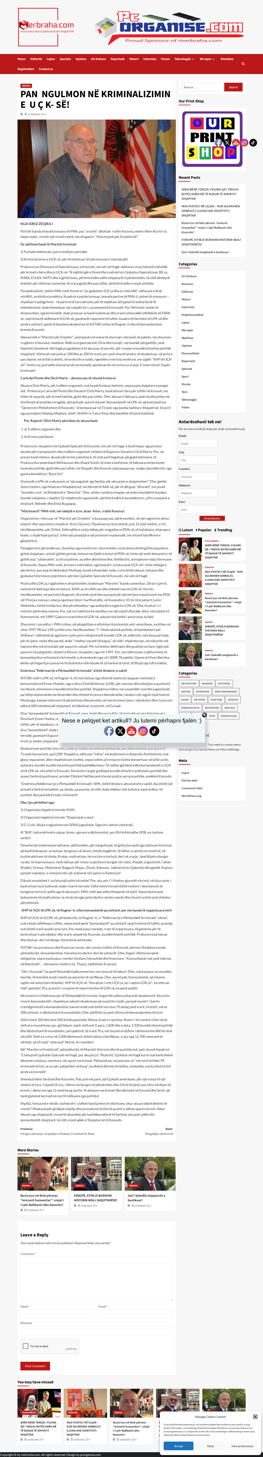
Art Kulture (98, 59)
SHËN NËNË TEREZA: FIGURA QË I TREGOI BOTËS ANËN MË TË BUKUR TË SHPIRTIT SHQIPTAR (210, 194)
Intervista (149, 59)
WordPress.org (191, 796)
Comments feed (192, 788)
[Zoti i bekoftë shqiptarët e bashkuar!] (150, 1174)
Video (185, 407)
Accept (178, 1446)
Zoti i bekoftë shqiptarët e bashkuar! (146, 1198)
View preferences (242, 1446)
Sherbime (227, 59)
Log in (185, 772)
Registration (26, 69)
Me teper (205, 59)
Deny (210, 1446)
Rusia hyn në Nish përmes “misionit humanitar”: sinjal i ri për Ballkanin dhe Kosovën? (42, 1200)
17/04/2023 (34, 114)
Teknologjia (183, 59)
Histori (133, 59)
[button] (255, 1417)
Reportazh (118, 59)
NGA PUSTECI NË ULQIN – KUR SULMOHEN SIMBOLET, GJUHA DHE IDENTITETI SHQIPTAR (211, 210)
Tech (185, 392)
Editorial (36, 59)
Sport (185, 376)
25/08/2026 (33, 1210)
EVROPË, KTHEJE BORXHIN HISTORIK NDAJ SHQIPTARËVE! (95, 1198)
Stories (186, 384)
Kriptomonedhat (193, 314)
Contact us (46, 69)
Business (187, 284)
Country (184, 468)
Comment (28, 1253)
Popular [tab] (204, 530)
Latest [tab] (187, 530)
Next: (159, 1131)
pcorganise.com (90, 1454)
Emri (182, 501)
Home (22, 59)
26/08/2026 (33, 1439)
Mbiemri (184, 485)
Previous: (57, 1131)
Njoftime (187, 338)
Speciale (65, 59)
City (181, 452)
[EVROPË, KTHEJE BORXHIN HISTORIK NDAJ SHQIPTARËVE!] (96, 1174)
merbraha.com (30, 1454)
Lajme (51, 59)
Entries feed (189, 780)
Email (103, 1306)
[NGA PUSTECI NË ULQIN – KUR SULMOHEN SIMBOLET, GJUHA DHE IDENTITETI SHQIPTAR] (190, 575)
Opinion (81, 59)
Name (25, 1306)
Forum (165, 59)
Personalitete (190, 353)
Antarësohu (212, 518)
